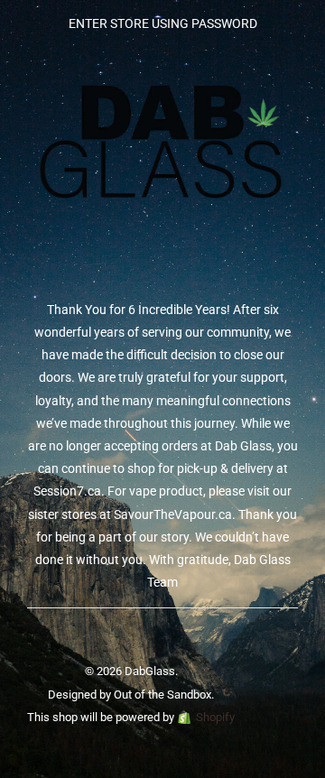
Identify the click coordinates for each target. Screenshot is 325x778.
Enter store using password (163, 23)
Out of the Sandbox (162, 694)
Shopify (215, 717)
